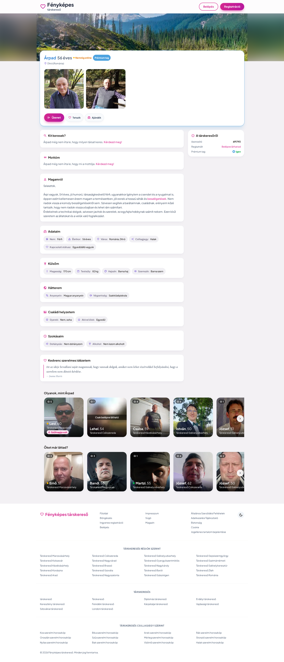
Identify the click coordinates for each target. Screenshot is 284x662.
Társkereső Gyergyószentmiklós (161, 560)
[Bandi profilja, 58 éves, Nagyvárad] (107, 471)
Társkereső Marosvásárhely (55, 555)
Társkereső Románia (207, 575)
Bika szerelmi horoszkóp (105, 632)
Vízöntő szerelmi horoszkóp (159, 642)
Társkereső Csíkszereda (105, 555)
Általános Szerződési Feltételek (208, 513)
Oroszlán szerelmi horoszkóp (55, 637)
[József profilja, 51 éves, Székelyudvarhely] (236, 417)
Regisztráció (232, 6)
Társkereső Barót (153, 570)
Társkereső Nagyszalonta (105, 575)
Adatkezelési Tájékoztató (204, 517)
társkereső (46, 599)
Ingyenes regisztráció (111, 522)
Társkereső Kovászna (51, 570)
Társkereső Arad (49, 575)
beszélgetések (156, 198)
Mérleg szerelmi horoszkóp (158, 637)
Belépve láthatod (231, 146)
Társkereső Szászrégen (156, 575)
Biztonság (196, 522)
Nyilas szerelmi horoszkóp (54, 642)
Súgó (148, 517)
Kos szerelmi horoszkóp (52, 632)
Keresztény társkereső (52, 603)
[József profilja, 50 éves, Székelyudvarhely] (236, 471)
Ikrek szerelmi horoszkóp (157, 632)
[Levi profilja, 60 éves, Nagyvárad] (64, 417)
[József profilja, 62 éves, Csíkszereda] (193, 471)
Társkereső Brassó (102, 565)
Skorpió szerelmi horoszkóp (211, 637)
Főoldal (104, 513)
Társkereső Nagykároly (156, 565)
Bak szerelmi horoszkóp (105, 642)
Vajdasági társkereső (207, 603)
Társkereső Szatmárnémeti (210, 560)
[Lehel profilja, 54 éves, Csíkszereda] (107, 417)
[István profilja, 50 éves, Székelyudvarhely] (193, 417)
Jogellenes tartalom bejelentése (208, 531)
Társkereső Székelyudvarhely (160, 555)
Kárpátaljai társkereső (156, 603)
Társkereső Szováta (102, 570)
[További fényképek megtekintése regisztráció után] (64, 89)
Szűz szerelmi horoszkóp (105, 637)
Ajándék (94, 117)
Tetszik (74, 117)
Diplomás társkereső (155, 599)
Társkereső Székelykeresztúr (211, 565)
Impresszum (152, 513)
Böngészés (106, 517)
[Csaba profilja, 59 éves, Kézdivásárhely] (150, 417)
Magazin (149, 522)
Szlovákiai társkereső (51, 608)
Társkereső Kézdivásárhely (54, 565)
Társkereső (98, 599)
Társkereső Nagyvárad (104, 560)
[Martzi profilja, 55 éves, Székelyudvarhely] (150, 471)
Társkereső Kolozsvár (51, 560)
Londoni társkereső (102, 608)
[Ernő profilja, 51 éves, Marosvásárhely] (64, 471)
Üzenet (54, 117)
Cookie (195, 527)
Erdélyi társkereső (206, 599)
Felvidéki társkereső (103, 603)
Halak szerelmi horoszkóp (210, 642)
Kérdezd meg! (113, 142)
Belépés (208, 6)
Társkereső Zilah (205, 570)
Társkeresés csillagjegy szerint (142, 625)
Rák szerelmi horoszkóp (209, 632)
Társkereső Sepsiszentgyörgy (212, 555)
